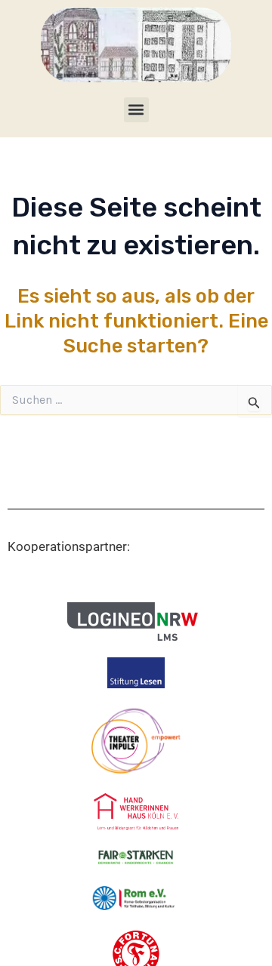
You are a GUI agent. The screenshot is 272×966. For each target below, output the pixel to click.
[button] (136, 109)
